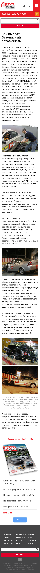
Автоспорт (8, 543)
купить (20, 520)
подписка (20, 555)
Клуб (18, 543)
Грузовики (8, 540)
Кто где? (19, 540)
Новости (8, 534)
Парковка (20, 537)
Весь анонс (8, 513)
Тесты (6, 537)
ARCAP (30, 537)
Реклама (32, 543)
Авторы (31, 534)
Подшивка (20, 534)
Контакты (32, 540)
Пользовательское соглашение (16, 569)
